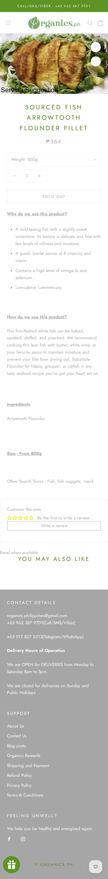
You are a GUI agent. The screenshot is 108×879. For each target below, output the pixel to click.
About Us (15, 726)
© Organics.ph (54, 864)
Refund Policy (19, 775)
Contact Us (16, 736)
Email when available (19, 552)
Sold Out (54, 196)
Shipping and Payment (28, 765)
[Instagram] (23, 838)
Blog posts (16, 746)
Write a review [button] (54, 526)
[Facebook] (9, 838)
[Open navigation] (8, 23)
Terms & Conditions (25, 795)
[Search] (90, 22)
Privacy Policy (19, 785)
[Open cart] (100, 23)
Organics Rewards (23, 755)
